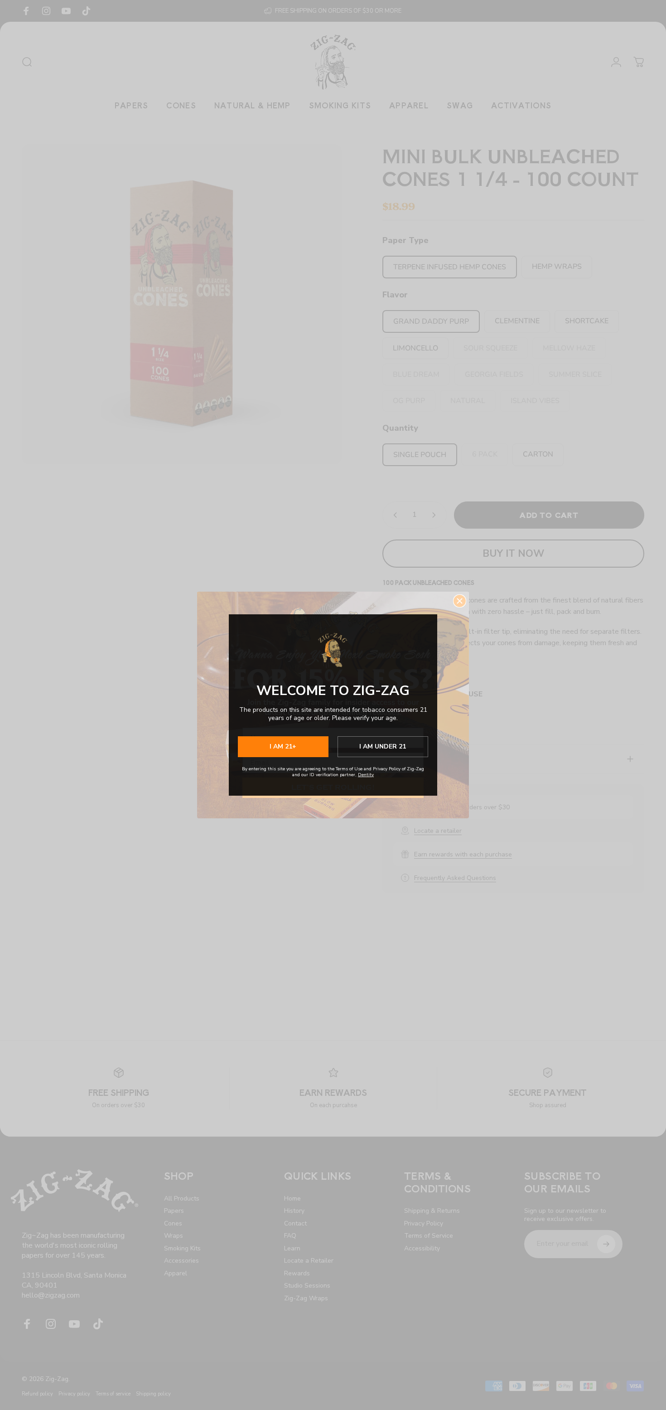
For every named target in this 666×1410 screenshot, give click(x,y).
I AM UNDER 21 (382, 746)
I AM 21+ (283, 746)
